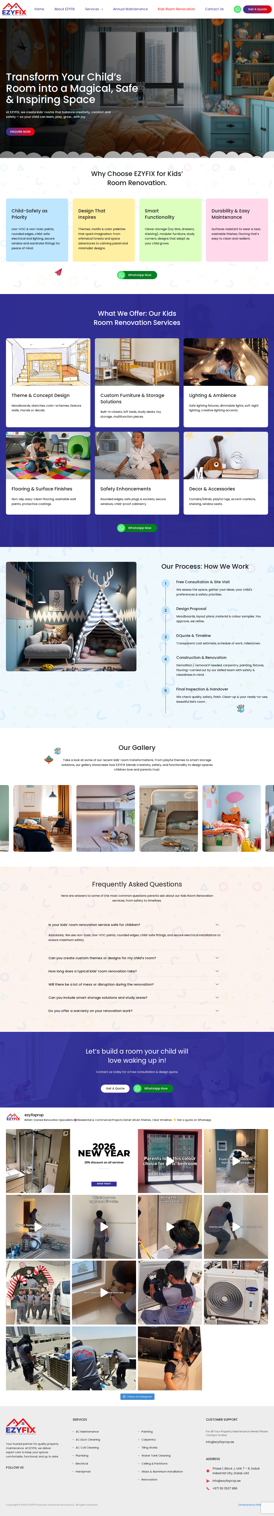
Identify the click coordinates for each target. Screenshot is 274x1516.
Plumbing (82, 1455)
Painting (147, 1431)
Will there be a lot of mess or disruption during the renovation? (101, 984)
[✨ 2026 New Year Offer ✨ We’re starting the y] (104, 1161)
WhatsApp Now (139, 275)
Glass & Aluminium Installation (162, 1471)
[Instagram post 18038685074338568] (236, 1293)
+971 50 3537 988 (224, 1488)
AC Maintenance (87, 1431)
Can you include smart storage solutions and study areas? (97, 997)
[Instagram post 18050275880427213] (38, 1358)
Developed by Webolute (253, 1505)
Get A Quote (257, 9)
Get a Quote (115, 1088)
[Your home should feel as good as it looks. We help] (170, 1227)
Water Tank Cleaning (156, 1455)
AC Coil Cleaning (87, 1447)
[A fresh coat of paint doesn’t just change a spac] (236, 1161)
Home (39, 9)
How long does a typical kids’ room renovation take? (92, 971)
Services (92, 9)
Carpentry (148, 1439)
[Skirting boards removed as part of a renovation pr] (104, 1293)
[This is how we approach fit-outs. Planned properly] (104, 1227)
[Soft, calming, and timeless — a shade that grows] (170, 1161)
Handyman (83, 1471)
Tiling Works (149, 1447)
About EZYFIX (64, 9)
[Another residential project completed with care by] (236, 1227)
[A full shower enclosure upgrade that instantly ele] (38, 1161)
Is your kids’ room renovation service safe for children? (94, 924)
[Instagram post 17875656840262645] (104, 1358)
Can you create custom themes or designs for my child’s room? (102, 958)
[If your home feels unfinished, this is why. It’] (38, 1227)
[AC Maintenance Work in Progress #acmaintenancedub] (170, 1293)
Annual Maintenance (130, 9)
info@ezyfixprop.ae (220, 1442)
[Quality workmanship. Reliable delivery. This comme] (38, 1293)
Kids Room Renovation (176, 9)
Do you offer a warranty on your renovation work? (90, 1010)
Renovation (149, 1479)
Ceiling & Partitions (154, 1463)
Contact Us (214, 9)
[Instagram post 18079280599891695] (170, 1358)
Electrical (82, 1463)
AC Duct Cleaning (88, 1439)
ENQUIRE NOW (20, 132)
